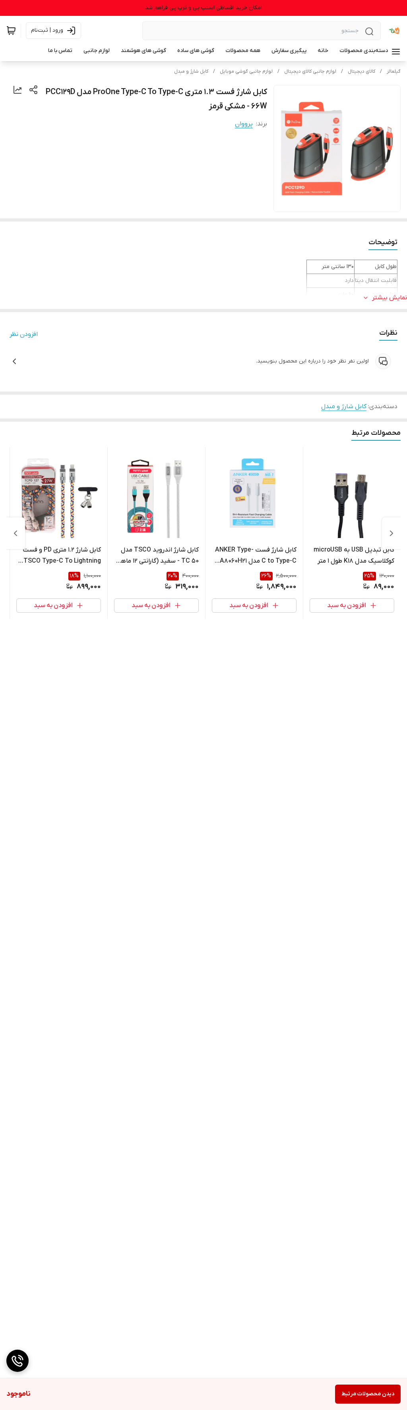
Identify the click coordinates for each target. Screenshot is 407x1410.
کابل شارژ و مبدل (191, 71)
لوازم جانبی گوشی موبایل (246, 71)
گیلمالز (394, 71)
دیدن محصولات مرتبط (367, 1394)
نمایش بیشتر (389, 298)
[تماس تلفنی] (17, 1361)
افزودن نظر (24, 334)
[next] (15, 533)
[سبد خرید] (11, 30)
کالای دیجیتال (361, 71)
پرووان (244, 124)
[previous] (391, 533)
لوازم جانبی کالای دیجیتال (310, 71)
